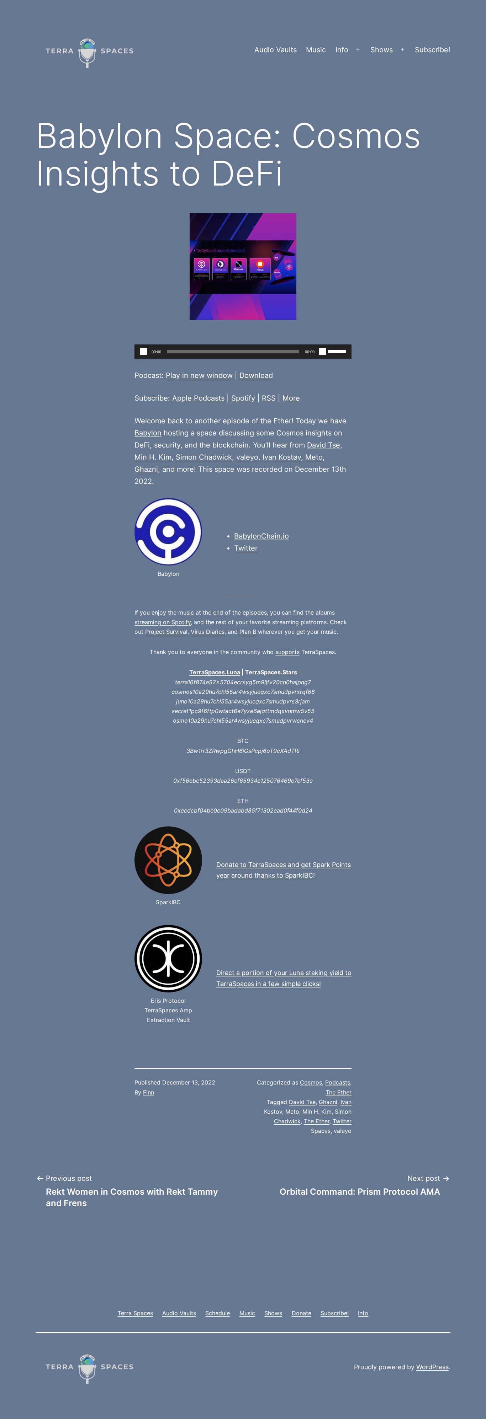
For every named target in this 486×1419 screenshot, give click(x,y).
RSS (269, 398)
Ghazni (146, 469)
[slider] (338, 350)
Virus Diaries (207, 631)
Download (256, 375)
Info (342, 49)
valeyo (247, 457)
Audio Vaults (275, 49)
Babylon (148, 433)
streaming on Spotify (162, 622)
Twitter (246, 548)
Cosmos (311, 1082)
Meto (314, 457)
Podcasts (337, 1082)
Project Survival (166, 631)
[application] (243, 351)
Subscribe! (432, 49)
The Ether (339, 1092)
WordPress (432, 1367)
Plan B (247, 631)
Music (316, 49)
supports (287, 651)
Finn (148, 1092)
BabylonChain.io (261, 536)
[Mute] (322, 351)
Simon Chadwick (204, 457)
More (291, 398)
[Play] (143, 351)
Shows (381, 49)
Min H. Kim (152, 457)
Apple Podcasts (198, 398)
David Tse (323, 445)
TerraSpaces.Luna (214, 672)
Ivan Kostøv (282, 457)
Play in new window (199, 375)
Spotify (243, 398)
